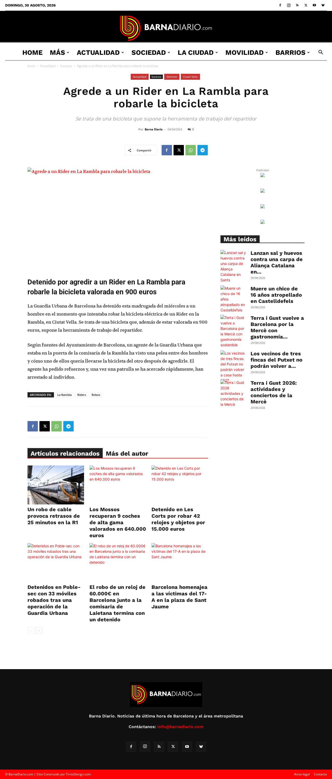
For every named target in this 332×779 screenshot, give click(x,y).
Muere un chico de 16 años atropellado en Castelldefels (276, 294)
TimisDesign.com (78, 774)
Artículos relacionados (65, 453)
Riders (81, 395)
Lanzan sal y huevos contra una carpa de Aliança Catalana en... (277, 262)
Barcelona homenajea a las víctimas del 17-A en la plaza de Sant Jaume (179, 597)
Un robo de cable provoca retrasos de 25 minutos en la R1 (53, 515)
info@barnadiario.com (180, 726)
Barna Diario (154, 129)
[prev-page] (30, 630)
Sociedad (149, 52)
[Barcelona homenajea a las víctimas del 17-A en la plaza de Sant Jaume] (179, 562)
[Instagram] (289, 5)
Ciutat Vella (190, 76)
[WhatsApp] (190, 150)
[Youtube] (314, 5)
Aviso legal (302, 774)
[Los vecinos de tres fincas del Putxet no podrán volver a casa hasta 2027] (233, 366)
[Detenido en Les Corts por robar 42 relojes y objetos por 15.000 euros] (179, 484)
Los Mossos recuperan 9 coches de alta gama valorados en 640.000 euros (117, 522)
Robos (96, 395)
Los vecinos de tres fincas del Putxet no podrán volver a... (276, 359)
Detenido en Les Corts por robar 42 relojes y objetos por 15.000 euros (178, 519)
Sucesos (66, 66)
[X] (306, 5)
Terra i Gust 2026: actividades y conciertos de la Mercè (274, 392)
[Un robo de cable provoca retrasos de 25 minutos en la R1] (55, 484)
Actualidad (98, 52)
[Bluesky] (323, 5)
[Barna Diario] (166, 28)
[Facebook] (280, 5)
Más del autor (127, 453)
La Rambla (64, 395)
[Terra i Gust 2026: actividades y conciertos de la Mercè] (233, 393)
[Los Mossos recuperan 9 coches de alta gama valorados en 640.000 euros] (117, 484)
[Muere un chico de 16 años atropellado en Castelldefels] (233, 299)
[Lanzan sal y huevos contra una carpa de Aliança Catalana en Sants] (233, 266)
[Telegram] (202, 150)
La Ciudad (196, 52)
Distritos (172, 76)
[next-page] (39, 630)
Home (32, 52)
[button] (320, 52)
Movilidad (244, 52)
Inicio (31, 66)
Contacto (320, 774)
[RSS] (297, 5)
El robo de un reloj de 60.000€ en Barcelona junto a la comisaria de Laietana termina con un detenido (117, 603)
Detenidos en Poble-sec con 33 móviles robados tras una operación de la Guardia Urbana (54, 600)
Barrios (290, 52)
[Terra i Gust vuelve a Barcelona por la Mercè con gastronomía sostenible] (233, 331)
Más (57, 52)
